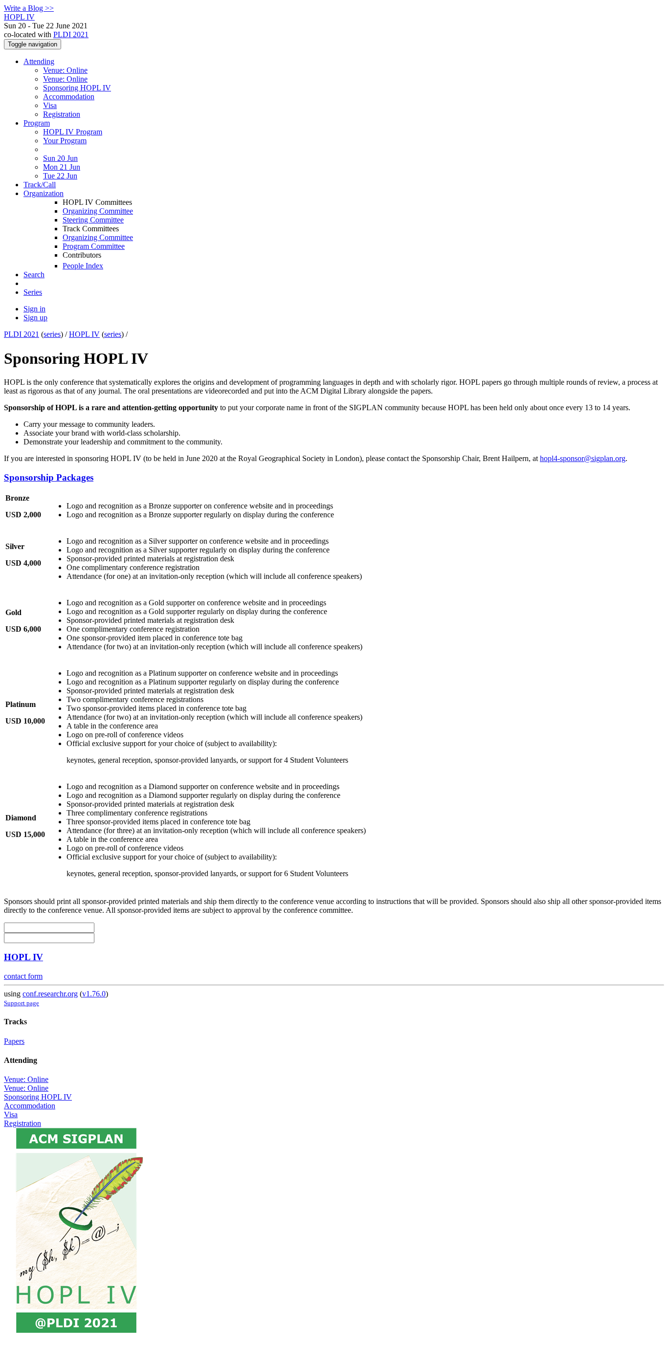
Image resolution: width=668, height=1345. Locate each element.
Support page (21, 1003)
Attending (38, 61)
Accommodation (68, 96)
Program (36, 123)
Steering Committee (93, 220)
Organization (43, 193)
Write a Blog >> (29, 8)
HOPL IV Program (72, 132)
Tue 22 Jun (60, 176)
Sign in (34, 309)
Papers (14, 1041)
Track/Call (39, 184)
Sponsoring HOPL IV (77, 88)
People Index (83, 266)
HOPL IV (84, 334)
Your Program (65, 140)
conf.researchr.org (50, 994)
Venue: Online (65, 70)
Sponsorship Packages (48, 477)
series (52, 334)
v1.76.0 (94, 994)
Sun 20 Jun (60, 158)
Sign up (35, 317)
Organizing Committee (98, 211)
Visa (50, 105)
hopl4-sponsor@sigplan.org (582, 458)
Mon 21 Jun (61, 167)
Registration (61, 114)
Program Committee (94, 246)
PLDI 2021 (71, 34)
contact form (23, 976)
